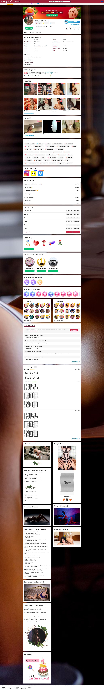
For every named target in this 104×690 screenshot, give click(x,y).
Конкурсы (35, 4)
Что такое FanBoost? (75, 24)
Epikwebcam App (43, 4)
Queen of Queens (49, 72)
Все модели (3, 4)
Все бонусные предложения (25, 4)
